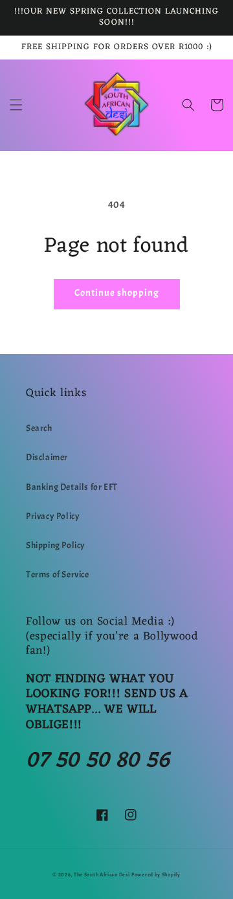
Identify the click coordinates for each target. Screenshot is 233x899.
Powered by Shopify (156, 874)
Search (39, 428)
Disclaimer (47, 457)
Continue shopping (116, 293)
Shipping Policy (55, 545)
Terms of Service (57, 574)
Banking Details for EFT (72, 487)
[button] (16, 105)
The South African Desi (101, 874)
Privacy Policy (53, 516)
